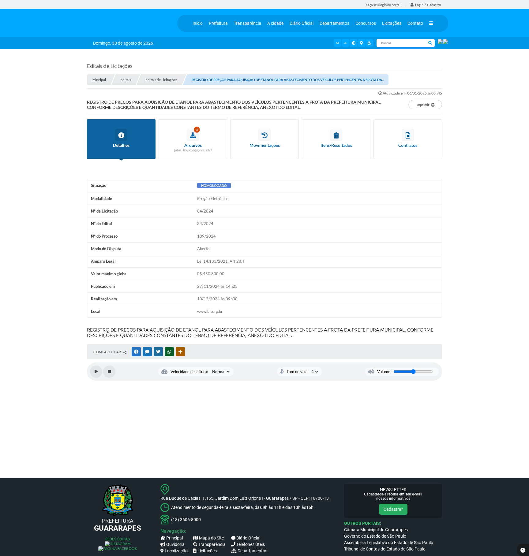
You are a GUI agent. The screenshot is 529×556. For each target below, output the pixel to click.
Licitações (207, 550)
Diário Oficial (248, 538)
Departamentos (252, 550)
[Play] (96, 371)
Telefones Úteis (250, 544)
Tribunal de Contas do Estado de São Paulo (385, 549)
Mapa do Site (211, 538)
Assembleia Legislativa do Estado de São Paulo (388, 542)
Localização (176, 550)
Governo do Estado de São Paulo (375, 536)
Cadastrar (393, 509)
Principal (174, 538)
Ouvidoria (175, 544)
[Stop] (109, 371)
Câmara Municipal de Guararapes (376, 529)
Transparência (212, 544)
